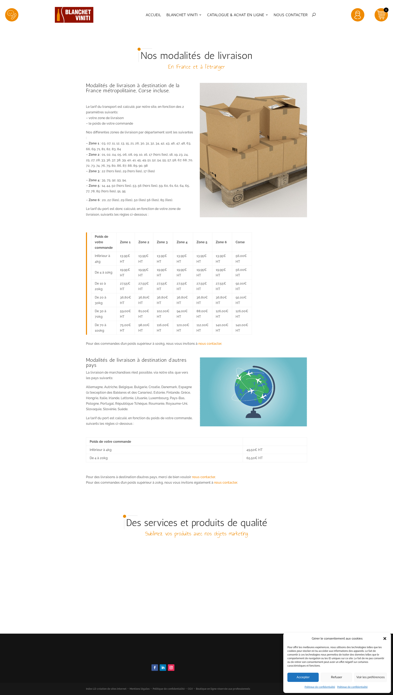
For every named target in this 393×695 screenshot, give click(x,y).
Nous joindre (160, 656)
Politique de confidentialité (320, 687)
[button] (385, 638)
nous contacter (209, 344)
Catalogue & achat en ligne (235, 15)
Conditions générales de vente (237, 663)
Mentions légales (140, 688)
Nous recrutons (226, 674)
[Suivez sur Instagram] (171, 667)
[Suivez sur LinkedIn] (163, 667)
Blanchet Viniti (182, 15)
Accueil (153, 15)
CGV (190, 688)
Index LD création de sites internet (106, 688)
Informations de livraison (233, 668)
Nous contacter (291, 15)
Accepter (303, 677)
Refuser (336, 677)
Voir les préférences (370, 677)
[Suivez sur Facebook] (154, 667)
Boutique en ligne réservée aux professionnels (223, 688)
